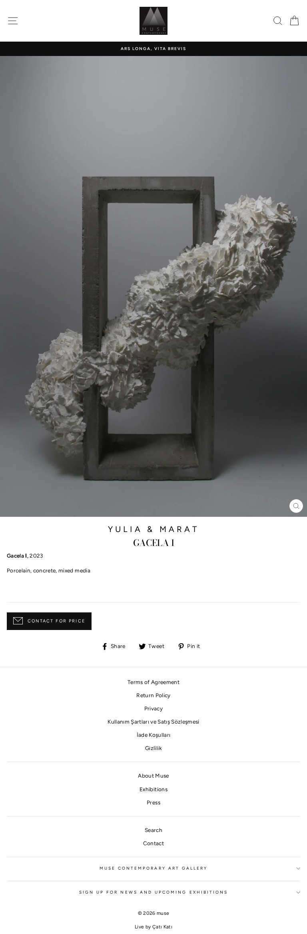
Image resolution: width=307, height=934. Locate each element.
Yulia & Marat (153, 529)
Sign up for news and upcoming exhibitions (153, 892)
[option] (153, 49)
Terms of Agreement (153, 682)
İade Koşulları (154, 735)
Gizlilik (153, 748)
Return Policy (153, 695)
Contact (153, 843)
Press (153, 802)
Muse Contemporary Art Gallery (154, 868)
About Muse (153, 775)
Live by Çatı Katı (153, 927)
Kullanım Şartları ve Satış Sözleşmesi (153, 721)
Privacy (153, 708)
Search (153, 830)
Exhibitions (153, 789)
